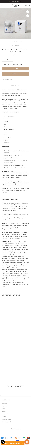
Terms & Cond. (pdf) (7, 419)
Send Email (15, 74)
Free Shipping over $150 (15, 1)
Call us (15, 68)
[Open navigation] (2, 5)
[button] (26, 441)
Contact (3, 411)
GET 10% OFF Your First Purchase (11, 443)
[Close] (22, 443)
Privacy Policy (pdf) (6, 422)
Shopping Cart (5, 416)
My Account (4, 414)
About (3, 408)
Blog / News (5, 406)
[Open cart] (29, 5)
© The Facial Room (15, 428)
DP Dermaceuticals (15, 45)
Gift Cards (4, 403)
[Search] (26, 5)
